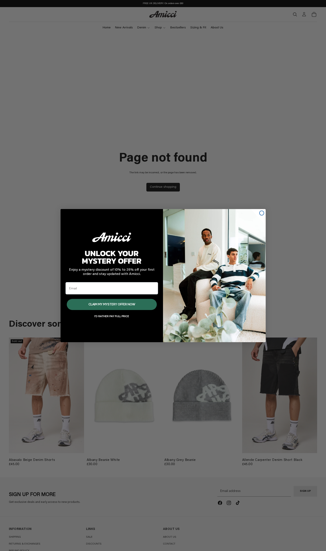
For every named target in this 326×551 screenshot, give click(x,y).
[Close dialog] (261, 213)
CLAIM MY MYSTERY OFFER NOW (111, 304)
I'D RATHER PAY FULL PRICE (111, 316)
